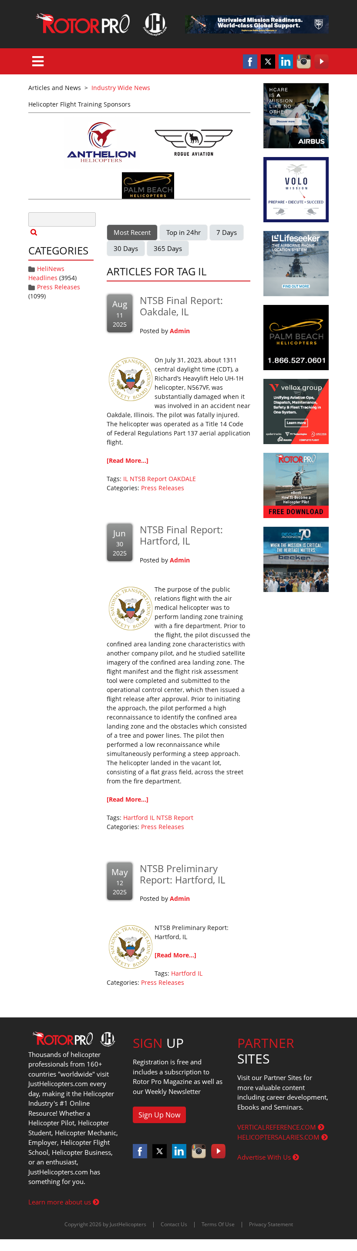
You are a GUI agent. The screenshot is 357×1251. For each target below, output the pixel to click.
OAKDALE (182, 479)
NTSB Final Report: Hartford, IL (181, 535)
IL (125, 479)
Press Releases (58, 287)
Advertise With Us (265, 1157)
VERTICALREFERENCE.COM (277, 1127)
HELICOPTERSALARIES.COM (279, 1137)
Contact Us (174, 1224)
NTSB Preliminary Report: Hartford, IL (182, 874)
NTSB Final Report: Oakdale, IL (181, 306)
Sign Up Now (159, 1115)
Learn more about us (60, 1201)
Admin (180, 331)
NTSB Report (148, 479)
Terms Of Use (218, 1224)
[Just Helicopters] (100, 24)
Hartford (135, 817)
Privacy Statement (271, 1224)
